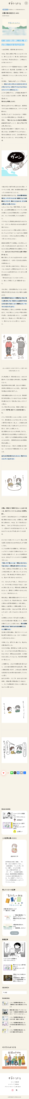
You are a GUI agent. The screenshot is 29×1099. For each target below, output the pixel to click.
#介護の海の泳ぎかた (20, 9)
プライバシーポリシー (9, 1086)
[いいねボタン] (4, 773)
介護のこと (5, 9)
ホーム (12, 1081)
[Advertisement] (14, 791)
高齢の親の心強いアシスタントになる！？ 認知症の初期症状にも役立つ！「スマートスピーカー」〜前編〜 (18, 1012)
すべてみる (14, 933)
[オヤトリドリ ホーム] (14, 3)
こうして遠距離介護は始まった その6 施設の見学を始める (18, 1031)
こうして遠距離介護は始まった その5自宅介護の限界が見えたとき (18, 1024)
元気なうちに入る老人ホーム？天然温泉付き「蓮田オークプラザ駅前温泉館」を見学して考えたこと (19, 978)
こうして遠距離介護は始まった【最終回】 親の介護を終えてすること (18, 1004)
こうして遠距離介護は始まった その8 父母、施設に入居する (18, 1018)
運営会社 (17, 1084)
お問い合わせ (18, 1086)
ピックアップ (11, 1084)
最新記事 (17, 1081)
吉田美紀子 (20, 820)
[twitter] (17, 1090)
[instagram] (12, 1090)
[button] (25, 3)
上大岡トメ (20, 831)
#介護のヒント (12, 9)
